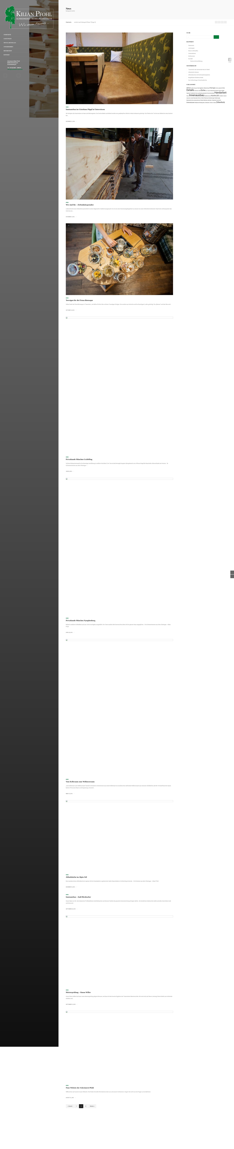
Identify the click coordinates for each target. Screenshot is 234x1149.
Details (190, 90)
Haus (187, 95)
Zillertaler (207, 102)
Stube (202, 100)
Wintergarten (202, 102)
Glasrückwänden (210, 93)
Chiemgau (212, 88)
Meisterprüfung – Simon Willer (78, 992)
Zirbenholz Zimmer (193, 72)
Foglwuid (188, 93)
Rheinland (206, 98)
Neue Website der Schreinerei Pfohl (80, 1088)
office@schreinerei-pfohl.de (14, 69)
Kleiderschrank (207, 95)
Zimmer (211, 102)
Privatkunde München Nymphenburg (80, 620)
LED (217, 96)
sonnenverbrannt (196, 100)
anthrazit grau (194, 88)
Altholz (188, 88)
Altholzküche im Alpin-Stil (76, 877)
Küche (213, 96)
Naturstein (195, 98)
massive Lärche (189, 98)
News (67, 107)
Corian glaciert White (220, 88)
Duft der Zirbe (197, 90)
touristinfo (219, 100)
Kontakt (7, 54)
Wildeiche (197, 102)
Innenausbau (196, 95)
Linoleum (221, 95)
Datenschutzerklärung (196, 61)
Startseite (7, 34)
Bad (198, 88)
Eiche (203, 90)
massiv (225, 95)
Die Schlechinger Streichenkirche (197, 80)
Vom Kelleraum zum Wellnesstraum (80, 782)
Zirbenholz (220, 102)
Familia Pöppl (221, 90)
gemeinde (204, 93)
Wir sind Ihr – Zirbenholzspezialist (80, 205)
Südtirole (205, 100)
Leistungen (7, 38)
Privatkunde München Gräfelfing (79, 459)
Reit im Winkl (201, 98)
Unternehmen (8, 46)
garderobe (200, 93)
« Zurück (70, 1106)
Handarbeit (220, 92)
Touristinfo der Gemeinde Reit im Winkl (199, 69)
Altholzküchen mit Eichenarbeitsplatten (199, 75)
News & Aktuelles (10, 42)
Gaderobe (193, 93)
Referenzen (8, 50)
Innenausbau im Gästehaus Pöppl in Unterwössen (85, 109)
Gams (196, 93)
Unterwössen (190, 102)
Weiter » (92, 1106)
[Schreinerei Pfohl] (29, 17)
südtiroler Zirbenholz (211, 100)
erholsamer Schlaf (214, 90)
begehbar (202, 88)
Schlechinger (211, 98)
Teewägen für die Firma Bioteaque (79, 300)
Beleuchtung (206, 88)
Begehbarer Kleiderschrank (195, 77)
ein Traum (207, 90)
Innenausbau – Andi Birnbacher (78, 897)
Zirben (214, 102)
